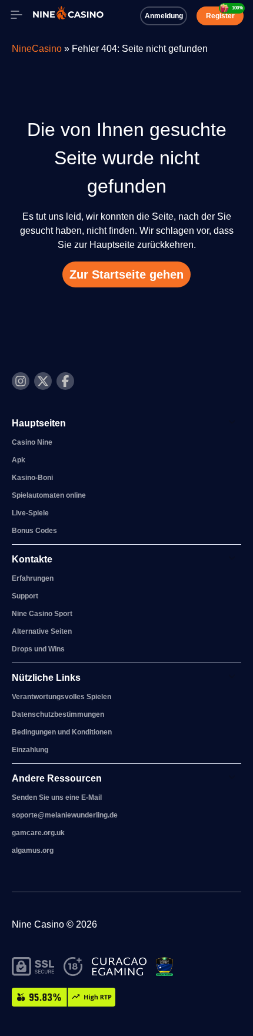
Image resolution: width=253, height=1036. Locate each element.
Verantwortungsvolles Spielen (61, 697)
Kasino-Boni (32, 478)
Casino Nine (32, 442)
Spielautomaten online (49, 495)
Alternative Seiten (42, 631)
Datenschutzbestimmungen (58, 714)
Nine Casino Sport (42, 614)
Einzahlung (30, 750)
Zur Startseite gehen (126, 274)
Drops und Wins (38, 649)
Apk (18, 460)
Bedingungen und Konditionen (62, 732)
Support (25, 596)
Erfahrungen (33, 578)
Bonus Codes (34, 531)
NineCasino (37, 49)
